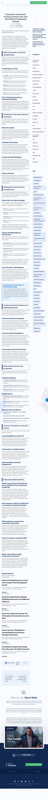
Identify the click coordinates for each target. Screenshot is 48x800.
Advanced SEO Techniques (39, 61)
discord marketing (38, 224)
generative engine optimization (37, 234)
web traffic (36, 331)
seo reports (36, 298)
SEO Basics (39, 142)
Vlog (39, 158)
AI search (36, 183)
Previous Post (8, 674)
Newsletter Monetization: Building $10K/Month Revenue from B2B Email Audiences (15, 599)
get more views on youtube (39, 239)
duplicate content (38, 227)
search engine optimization (39, 135)
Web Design (39, 161)
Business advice (39, 80)
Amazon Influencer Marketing (37, 187)
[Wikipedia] (33, 781)
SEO (39, 139)
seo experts (36, 295)
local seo (36, 268)
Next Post (23, 674)
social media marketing (39, 310)
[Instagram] (15, 781)
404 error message (38, 177)
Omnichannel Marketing (39, 271)
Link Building (39, 115)
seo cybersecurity (38, 292)
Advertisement (39, 65)
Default (39, 96)
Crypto (39, 90)
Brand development (39, 77)
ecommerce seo (37, 230)
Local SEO (39, 119)
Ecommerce (39, 100)
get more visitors (38, 243)
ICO (39, 109)
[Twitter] (25, 781)
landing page (37, 262)
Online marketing (18, 26)
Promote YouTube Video (39, 279)
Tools (39, 152)
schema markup (37, 282)
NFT (39, 125)
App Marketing (39, 71)
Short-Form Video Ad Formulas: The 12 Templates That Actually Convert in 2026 (15, 616)
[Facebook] (18, 781)
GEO (39, 106)
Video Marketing (39, 155)
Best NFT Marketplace (38, 194)
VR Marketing (37, 328)
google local (37, 249)
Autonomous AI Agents (39, 74)
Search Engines (37, 285)
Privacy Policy (28, 785)
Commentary (39, 84)
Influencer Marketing (39, 112)
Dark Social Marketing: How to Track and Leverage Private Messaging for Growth (15, 582)
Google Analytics (38, 246)
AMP (35, 191)
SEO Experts (39, 146)
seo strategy (37, 301)
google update (37, 252)
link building (37, 265)
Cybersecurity (39, 93)
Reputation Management (39, 131)
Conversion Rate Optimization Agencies (38, 220)
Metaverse (39, 122)
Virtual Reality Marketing (39, 324)
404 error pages (37, 180)
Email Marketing (39, 103)
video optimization (38, 320)
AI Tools (39, 68)
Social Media (39, 149)
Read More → (5, 592)
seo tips (36, 304)
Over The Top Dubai (38, 783)
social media (37, 307)
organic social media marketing (38, 275)
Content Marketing (39, 87)
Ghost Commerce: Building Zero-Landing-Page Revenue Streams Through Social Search (13, 632)
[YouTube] (22, 781)
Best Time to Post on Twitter (38, 209)
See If (38, 2)
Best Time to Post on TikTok (39, 204)
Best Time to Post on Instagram (38, 199)
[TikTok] (29, 781)
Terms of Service (20, 785)
